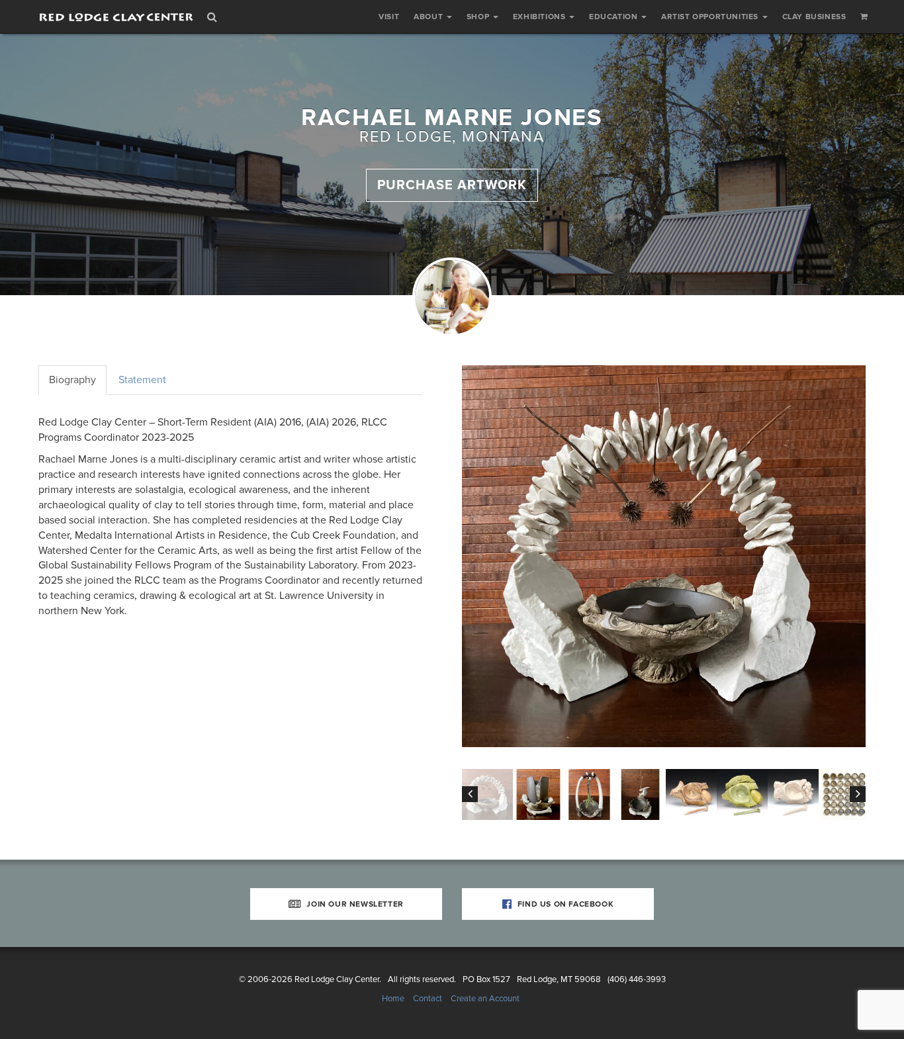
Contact (427, 998)
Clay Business (814, 16)
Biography (72, 379)
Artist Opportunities (711, 16)
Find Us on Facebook (564, 904)
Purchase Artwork (452, 185)
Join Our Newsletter (354, 904)
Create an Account (485, 998)
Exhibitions (540, 16)
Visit (389, 16)
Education (614, 16)
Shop (479, 16)
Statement (142, 379)
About (429, 16)
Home (393, 998)
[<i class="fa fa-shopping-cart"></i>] (864, 16)
